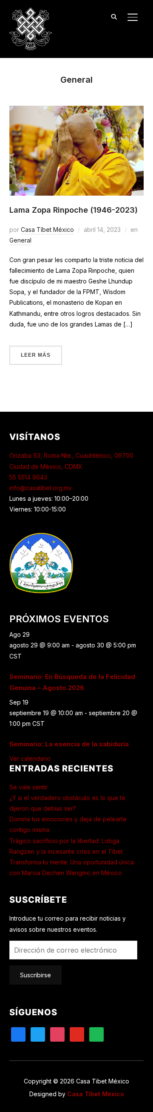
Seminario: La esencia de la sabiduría (69, 744)
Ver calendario (30, 758)
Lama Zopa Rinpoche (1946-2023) (73, 209)
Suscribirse (35, 975)
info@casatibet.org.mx (40, 487)
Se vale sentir (28, 787)
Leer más (36, 355)
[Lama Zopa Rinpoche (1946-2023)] (76, 111)
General (20, 240)
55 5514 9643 (28, 477)
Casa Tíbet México (47, 229)
